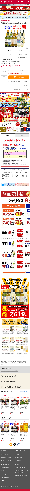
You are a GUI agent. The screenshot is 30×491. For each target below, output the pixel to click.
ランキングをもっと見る (24, 391)
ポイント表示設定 (5, 477)
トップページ (3, 4)
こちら (17, 486)
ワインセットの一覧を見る (21, 85)
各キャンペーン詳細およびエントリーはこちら (12, 66)
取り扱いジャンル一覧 (6, 460)
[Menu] (2, 2)
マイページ (3, 474)
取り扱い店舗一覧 (5, 464)
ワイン (13, 4)
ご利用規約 (17, 464)
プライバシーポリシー (20, 467)
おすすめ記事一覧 (5, 467)
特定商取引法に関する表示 (21, 475)
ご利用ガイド (4, 480)
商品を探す (3, 450)
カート (2, 470)
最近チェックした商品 (6, 457)
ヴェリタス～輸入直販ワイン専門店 (9, 371)
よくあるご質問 (18, 457)
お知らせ (17, 454)
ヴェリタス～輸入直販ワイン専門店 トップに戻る (16, 81)
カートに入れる (19, 77)
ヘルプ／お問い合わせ (20, 450)
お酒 (9, 4)
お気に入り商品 (4, 454)
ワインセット (19, 4)
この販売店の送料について (22, 57)
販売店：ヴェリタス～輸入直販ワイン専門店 (18, 55)
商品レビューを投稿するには (21, 89)
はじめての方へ (18, 460)
